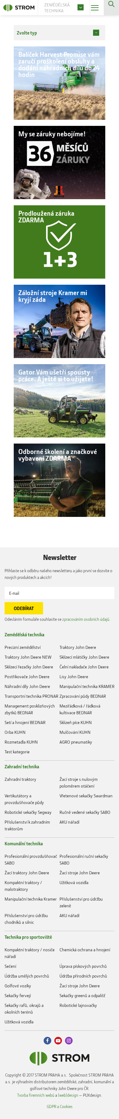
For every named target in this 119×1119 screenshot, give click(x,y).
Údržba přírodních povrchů (83, 976)
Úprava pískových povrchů (83, 966)
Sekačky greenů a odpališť (82, 995)
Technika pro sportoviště (28, 937)
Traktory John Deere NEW (28, 657)
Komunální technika (24, 843)
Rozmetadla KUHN (21, 742)
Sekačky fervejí (18, 995)
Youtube (58, 1040)
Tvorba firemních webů (35, 1095)
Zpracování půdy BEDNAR (83, 696)
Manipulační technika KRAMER (87, 686)
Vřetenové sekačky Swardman (86, 796)
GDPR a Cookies (60, 1106)
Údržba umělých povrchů (27, 976)
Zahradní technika (22, 766)
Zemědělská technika (24, 634)
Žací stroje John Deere (80, 873)
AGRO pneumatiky (76, 742)
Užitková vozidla (74, 882)
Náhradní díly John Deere (27, 686)
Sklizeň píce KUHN (76, 722)
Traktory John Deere (78, 647)
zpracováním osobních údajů (85, 619)
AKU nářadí (69, 822)
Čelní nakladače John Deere (84, 667)
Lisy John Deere (74, 676)
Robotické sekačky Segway (28, 812)
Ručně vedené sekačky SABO (85, 812)
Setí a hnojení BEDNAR (25, 722)
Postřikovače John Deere (27, 676)
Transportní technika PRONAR (31, 696)
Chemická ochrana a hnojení (85, 950)
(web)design (68, 1095)
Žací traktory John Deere (27, 873)
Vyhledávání (111, 7)
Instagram (69, 1040)
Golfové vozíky (18, 986)
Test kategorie (17, 752)
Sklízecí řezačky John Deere (29, 667)
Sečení (10, 966)
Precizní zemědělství (23, 647)
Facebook (47, 1040)
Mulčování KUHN (75, 732)
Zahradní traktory (20, 779)
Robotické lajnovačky (78, 1005)
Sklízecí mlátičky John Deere (84, 657)
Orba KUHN (15, 732)
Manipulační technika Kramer (31, 899)
